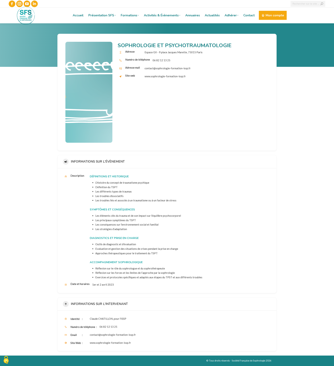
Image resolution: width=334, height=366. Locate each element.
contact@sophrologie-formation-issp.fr (168, 68)
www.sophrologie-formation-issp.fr (165, 76)
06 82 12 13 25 (108, 326)
